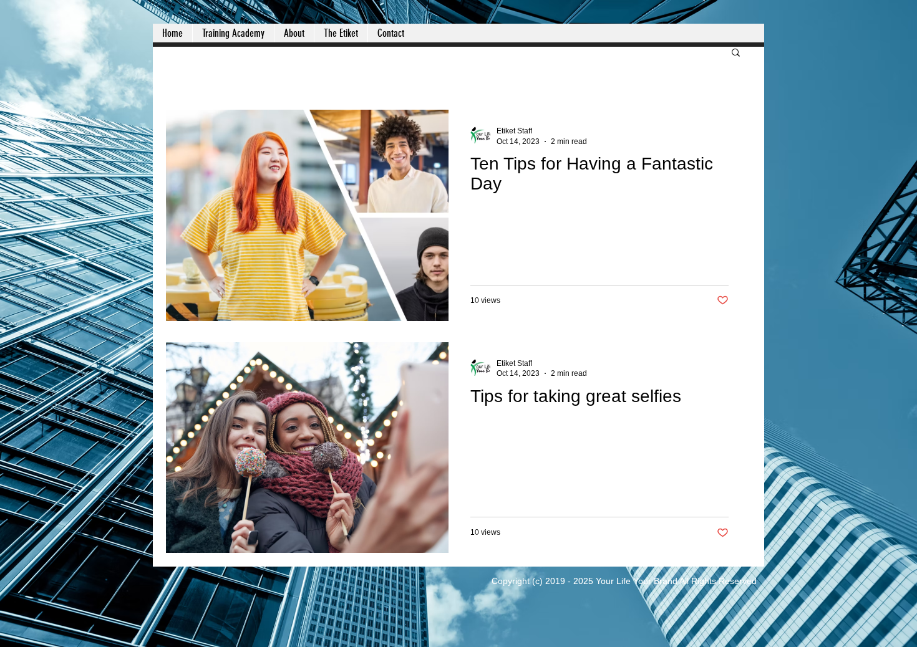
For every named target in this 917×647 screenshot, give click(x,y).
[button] (736, 53)
